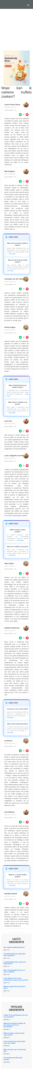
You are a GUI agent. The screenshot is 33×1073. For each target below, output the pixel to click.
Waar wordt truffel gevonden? (17, 724)
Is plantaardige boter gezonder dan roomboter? (15, 954)
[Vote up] (20, 114)
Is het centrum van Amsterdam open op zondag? (14, 1042)
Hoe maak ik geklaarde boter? (14, 947)
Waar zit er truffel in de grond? (17, 546)
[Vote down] (27, 114)
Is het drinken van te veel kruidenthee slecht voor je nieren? (16, 979)
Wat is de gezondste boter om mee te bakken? (14, 971)
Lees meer (12, 253)
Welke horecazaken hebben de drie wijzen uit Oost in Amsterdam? (14, 1025)
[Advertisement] (16, 28)
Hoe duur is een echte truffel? (17, 709)
